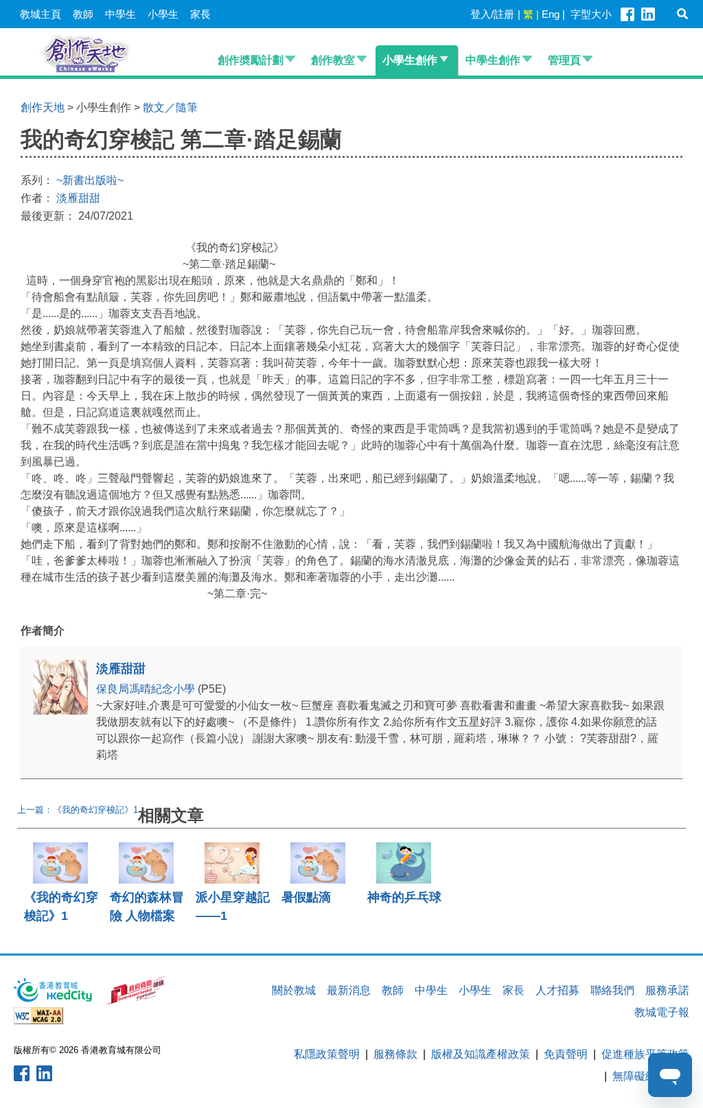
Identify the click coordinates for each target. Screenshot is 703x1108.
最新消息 (349, 990)
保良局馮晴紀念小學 (147, 689)
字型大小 (591, 14)
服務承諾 (667, 990)
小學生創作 (409, 60)
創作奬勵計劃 (251, 60)
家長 (200, 14)
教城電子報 (661, 1012)
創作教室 (333, 60)
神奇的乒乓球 (404, 897)
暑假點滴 (306, 897)
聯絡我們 (612, 990)
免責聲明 (566, 1054)
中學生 (120, 14)
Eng (551, 14)
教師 (83, 14)
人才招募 (557, 990)
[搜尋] (682, 14)
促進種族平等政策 (645, 1054)
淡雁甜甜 (78, 198)
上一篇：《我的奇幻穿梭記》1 (77, 810)
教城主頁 (40, 14)
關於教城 (294, 990)
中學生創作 (492, 60)
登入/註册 (492, 14)
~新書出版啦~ (90, 180)
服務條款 (395, 1054)
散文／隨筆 (170, 107)
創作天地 (43, 107)
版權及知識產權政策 (480, 1054)
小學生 (163, 14)
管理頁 (564, 60)
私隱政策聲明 (327, 1054)
